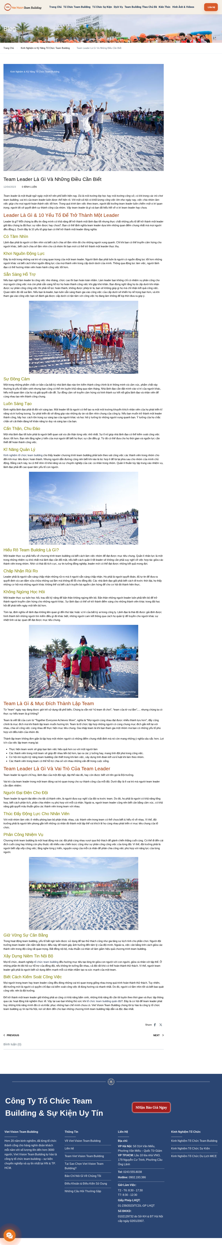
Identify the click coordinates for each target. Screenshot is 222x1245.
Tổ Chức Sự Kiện (102, 7)
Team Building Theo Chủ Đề (141, 7)
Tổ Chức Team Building (77, 7)
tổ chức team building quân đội (104, 1001)
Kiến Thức (165, 7)
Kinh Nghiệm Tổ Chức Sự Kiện (190, 1148)
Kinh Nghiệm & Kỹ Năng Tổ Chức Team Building (45, 48)
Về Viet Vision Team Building (83, 1140)
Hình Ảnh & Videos (183, 7)
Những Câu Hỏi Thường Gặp (83, 1191)
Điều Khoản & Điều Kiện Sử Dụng (86, 1183)
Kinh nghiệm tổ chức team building (22, 455)
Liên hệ (69, 1148)
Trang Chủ (55, 7)
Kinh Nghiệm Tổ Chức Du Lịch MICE (194, 1156)
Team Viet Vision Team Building (84, 1156)
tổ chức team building (46, 961)
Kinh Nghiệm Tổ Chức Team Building (194, 1140)
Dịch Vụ (118, 7)
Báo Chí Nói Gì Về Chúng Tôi (83, 1175)
